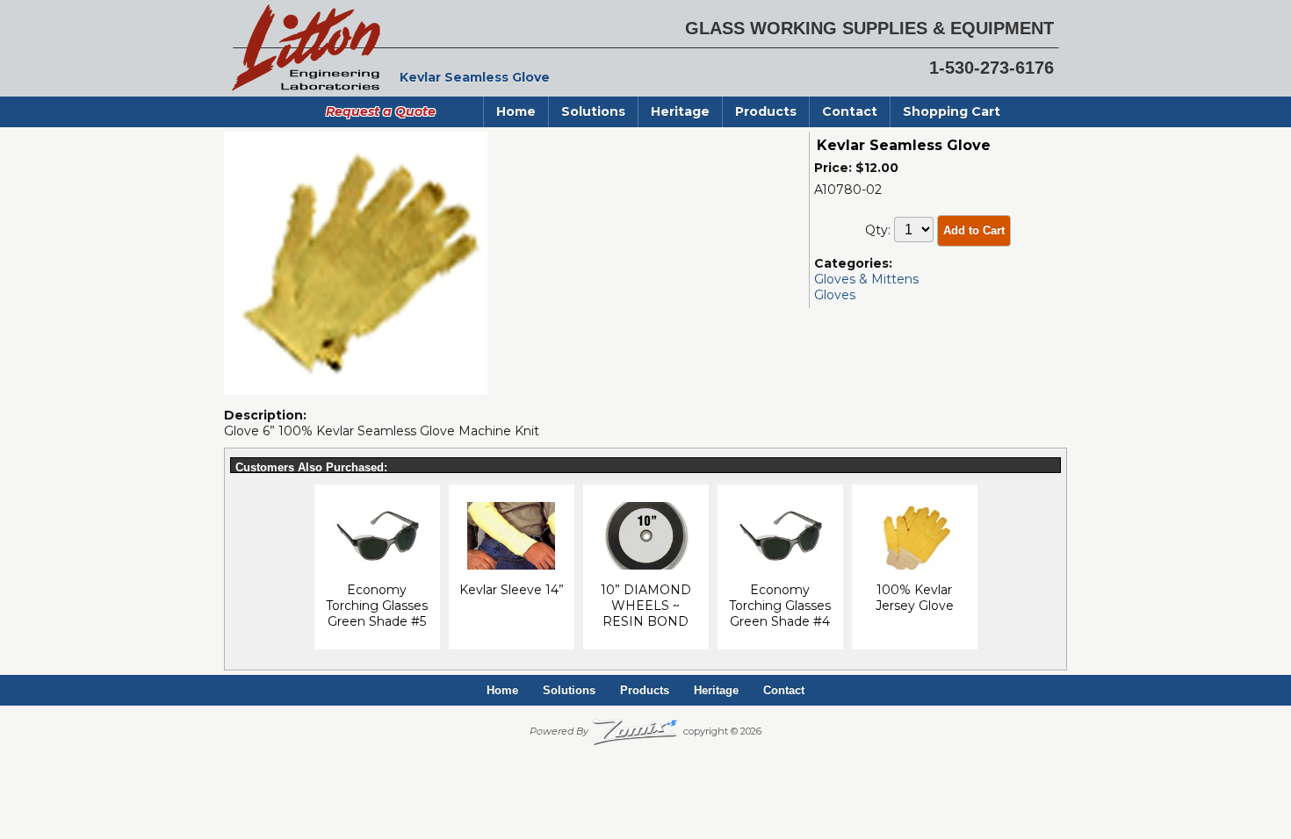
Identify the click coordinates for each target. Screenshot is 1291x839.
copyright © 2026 (645, 731)
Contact (849, 111)
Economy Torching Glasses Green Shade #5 (377, 605)
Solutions (593, 111)
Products (766, 111)
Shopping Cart (951, 111)
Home (516, 111)
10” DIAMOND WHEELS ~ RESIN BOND (646, 605)
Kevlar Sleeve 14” (511, 590)
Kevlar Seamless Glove (904, 145)
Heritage (680, 111)
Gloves (834, 295)
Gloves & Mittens (866, 279)
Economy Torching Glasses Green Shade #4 (780, 605)
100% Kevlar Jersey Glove (915, 597)
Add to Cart (974, 230)
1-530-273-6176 (991, 67)
